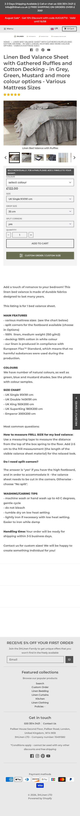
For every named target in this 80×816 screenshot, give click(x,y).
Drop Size (11, 206)
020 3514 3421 (65, 3)
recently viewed (76, 413)
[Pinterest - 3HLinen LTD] (43, 50)
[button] (12, 94)
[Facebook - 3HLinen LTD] (31, 50)
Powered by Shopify (40, 798)
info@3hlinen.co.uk (16, 7)
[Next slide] (74, 157)
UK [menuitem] (56, 28)
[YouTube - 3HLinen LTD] (48, 50)
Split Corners (14, 219)
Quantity (11, 230)
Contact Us (49, 723)
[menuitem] (14, 157)
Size (8, 194)
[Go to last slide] (5, 157)
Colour (10, 177)
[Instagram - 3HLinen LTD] (37, 50)
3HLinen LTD (44, 794)
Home (6, 42)
